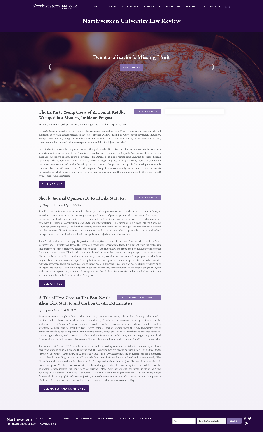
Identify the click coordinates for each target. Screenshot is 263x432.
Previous (49, 65)
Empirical (192, 6)
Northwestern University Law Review (131, 20)
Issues (112, 6)
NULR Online (130, 6)
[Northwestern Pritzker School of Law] (55, 7)
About (98, 6)
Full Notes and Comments (64, 388)
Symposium (172, 6)
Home (39, 418)
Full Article (52, 184)
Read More (131, 67)
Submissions (152, 6)
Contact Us (212, 6)
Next (213, 65)
